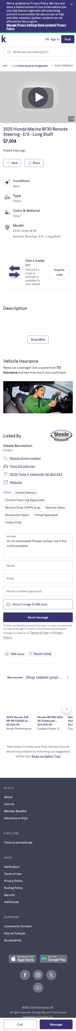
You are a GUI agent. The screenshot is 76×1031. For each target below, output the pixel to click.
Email (10, 578)
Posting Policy (13, 888)
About (8, 797)
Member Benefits (15, 811)
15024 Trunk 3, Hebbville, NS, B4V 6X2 (36, 474)
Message (11, 536)
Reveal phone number (25, 458)
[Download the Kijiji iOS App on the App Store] (22, 959)
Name (10, 565)
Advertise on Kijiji (16, 818)
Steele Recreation (17, 445)
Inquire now (59, 272)
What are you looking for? (30, 52)
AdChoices (11, 902)
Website (16, 482)
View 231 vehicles (22, 466)
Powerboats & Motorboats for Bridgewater (25, 65)
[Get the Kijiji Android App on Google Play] (53, 959)
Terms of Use (39, 632)
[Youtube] (38, 988)
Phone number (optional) (23, 591)
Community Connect (18, 926)
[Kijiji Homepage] (4, 39)
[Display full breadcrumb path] (11, 65)
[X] (51, 975)
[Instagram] (38, 975)
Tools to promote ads (18, 842)
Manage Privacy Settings (21, 25)
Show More (38, 339)
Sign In (55, 39)
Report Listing (42, 653)
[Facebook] (25, 975)
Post (68, 39)
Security (9, 895)
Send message (38, 617)
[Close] (71, 4)
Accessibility (12, 940)
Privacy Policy (13, 881)
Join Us (9, 804)
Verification (11, 866)
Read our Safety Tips (46, 756)
